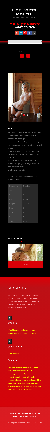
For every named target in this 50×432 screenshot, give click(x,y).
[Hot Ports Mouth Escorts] (25, 12)
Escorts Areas (27, 413)
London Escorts (15, 413)
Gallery (37, 413)
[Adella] (25, 97)
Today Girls (17, 417)
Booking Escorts (29, 417)
